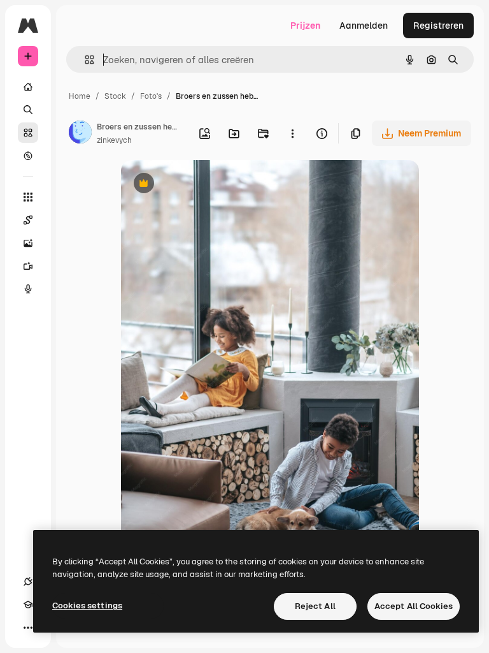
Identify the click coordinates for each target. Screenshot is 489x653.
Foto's (151, 96)
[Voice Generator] (28, 289)
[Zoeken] (28, 109)
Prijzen (305, 25)
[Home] (28, 87)
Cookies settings (87, 605)
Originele (205, 185)
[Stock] (28, 132)
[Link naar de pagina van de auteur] (80, 134)
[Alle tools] (28, 197)
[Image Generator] (28, 243)
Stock (115, 96)
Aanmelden (363, 25)
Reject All (315, 606)
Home (79, 96)
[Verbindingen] (28, 581)
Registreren (438, 25)
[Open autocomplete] (84, 59)
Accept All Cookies (413, 606)
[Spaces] (28, 220)
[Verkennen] (28, 155)
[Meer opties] (292, 133)
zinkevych (114, 140)
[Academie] (28, 604)
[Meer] (28, 627)
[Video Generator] (28, 266)
